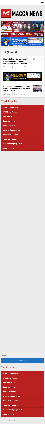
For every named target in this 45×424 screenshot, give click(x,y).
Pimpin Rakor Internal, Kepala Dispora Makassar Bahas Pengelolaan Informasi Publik (15, 61)
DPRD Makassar (9, 116)
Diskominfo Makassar (11, 130)
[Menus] (42, 2)
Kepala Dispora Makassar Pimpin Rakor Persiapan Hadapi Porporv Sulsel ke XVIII (16, 88)
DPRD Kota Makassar (11, 112)
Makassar (6, 67)
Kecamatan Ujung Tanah (12, 144)
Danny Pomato (8, 148)
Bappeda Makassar (10, 135)
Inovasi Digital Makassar (12, 421)
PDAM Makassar (9, 126)
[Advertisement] (22, 251)
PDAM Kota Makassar (11, 139)
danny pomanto (9, 121)
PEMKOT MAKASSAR (10, 107)
